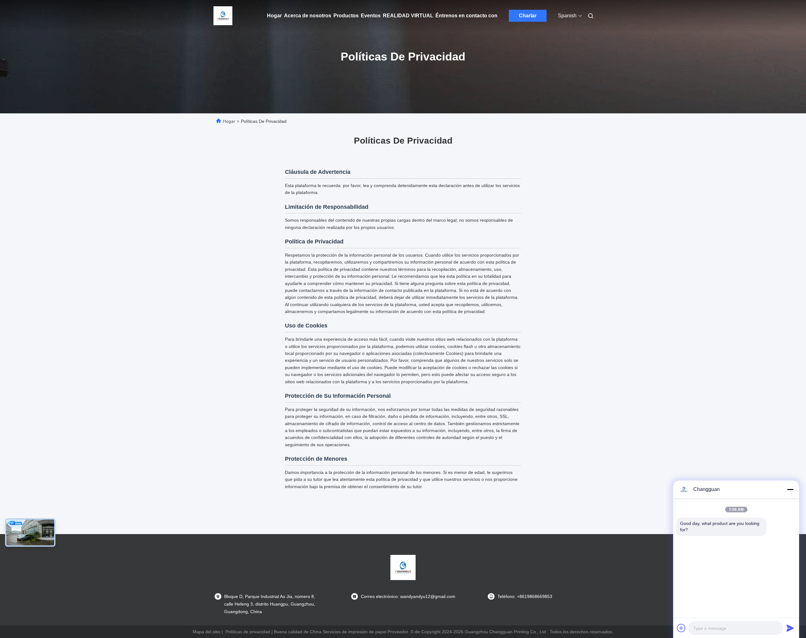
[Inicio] (223, 15)
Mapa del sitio (206, 631)
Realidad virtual (408, 15)
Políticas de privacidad (247, 631)
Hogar (274, 15)
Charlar (527, 15)
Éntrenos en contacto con (466, 15)
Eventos (371, 15)
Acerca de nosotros (307, 15)
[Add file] (681, 628)
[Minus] (790, 489)
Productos (346, 15)
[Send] (790, 628)
